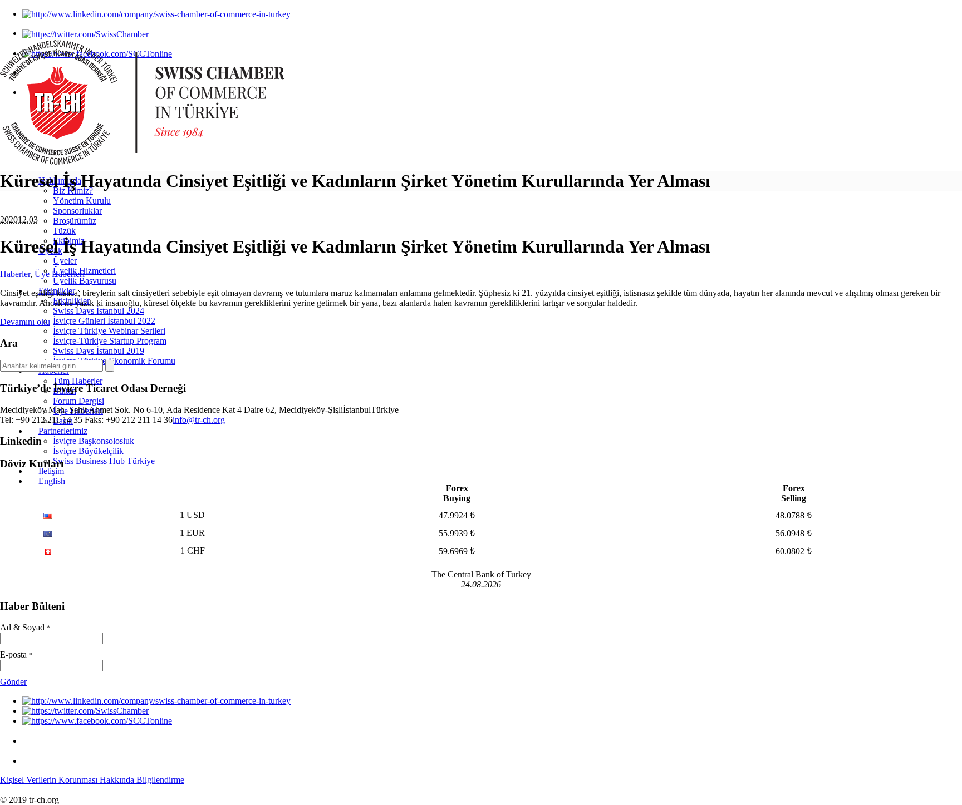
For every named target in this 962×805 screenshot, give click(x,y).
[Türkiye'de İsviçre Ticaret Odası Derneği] (142, 161)
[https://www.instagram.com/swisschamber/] (31, 740)
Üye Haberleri (60, 274)
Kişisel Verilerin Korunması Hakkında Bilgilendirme (92, 779)
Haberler (15, 274)
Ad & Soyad (25, 627)
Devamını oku (25, 322)
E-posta (16, 654)
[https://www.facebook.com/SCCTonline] (97, 720)
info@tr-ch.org (199, 419)
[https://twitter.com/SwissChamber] (85, 33)
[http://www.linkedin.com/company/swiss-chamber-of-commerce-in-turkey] (156, 13)
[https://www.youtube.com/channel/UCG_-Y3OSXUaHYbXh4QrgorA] (31, 761)
